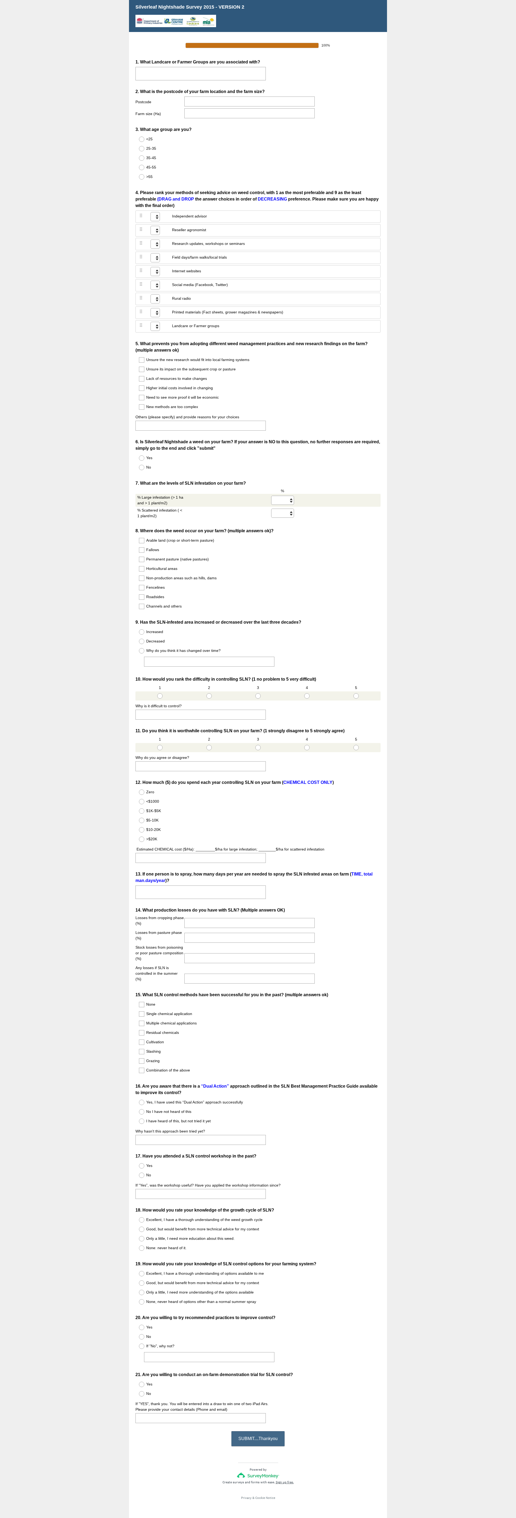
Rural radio (181, 298)
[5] (356, 696)
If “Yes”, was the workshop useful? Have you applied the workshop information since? (208, 1185)
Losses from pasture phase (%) (158, 935)
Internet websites (186, 271)
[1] (160, 696)
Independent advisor (189, 216)
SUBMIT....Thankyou (258, 1438)
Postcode (143, 102)
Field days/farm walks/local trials (199, 257)
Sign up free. (285, 1482)
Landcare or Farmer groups (195, 326)
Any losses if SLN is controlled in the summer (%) (156, 973)
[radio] (138, 139)
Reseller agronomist (189, 230)
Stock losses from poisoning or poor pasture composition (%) (159, 953)
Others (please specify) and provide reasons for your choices (187, 417)
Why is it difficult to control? (158, 706)
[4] (307, 696)
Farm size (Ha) (148, 114)
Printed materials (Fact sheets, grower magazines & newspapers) (227, 312)
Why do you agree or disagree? (162, 757)
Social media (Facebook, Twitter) (200, 285)
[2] (208, 696)
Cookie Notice (265, 1498)
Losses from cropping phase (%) (159, 921)
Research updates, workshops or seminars (208, 243)
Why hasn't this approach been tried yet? (170, 1131)
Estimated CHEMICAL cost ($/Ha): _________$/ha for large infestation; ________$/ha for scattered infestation (229, 849)
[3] (258, 696)
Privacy (246, 1498)
